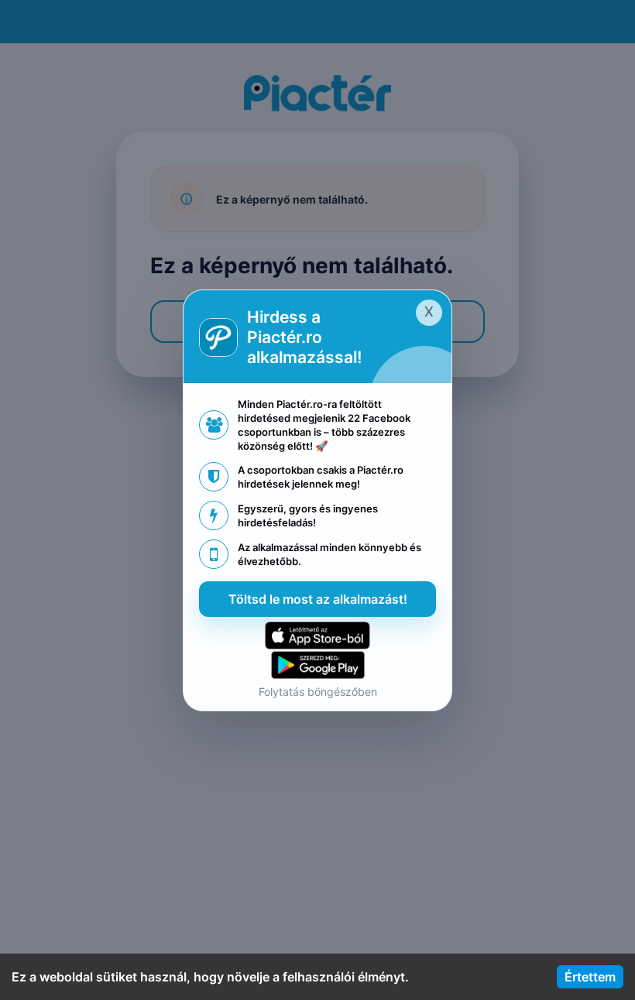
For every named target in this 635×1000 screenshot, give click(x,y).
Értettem (590, 977)
